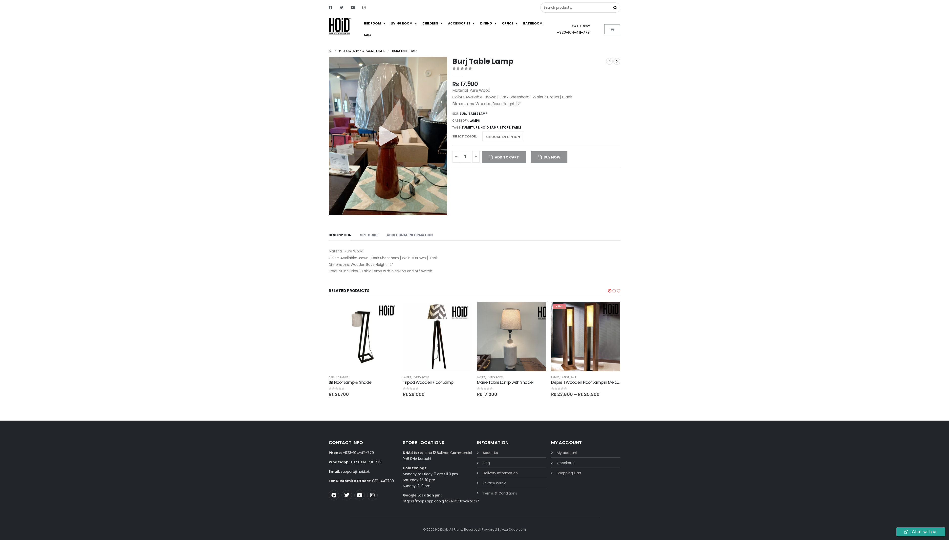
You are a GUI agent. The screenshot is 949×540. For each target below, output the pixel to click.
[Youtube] (353, 7)
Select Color (464, 136)
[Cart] (612, 29)
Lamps (475, 120)
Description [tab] (340, 235)
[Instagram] (364, 7)
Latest (565, 377)
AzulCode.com (514, 529)
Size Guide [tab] (369, 235)
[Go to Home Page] (330, 51)
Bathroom (532, 23)
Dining (486, 23)
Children (430, 23)
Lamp (494, 127)
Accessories (459, 23)
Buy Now (552, 157)
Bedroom (372, 23)
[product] (363, 336)
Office (507, 23)
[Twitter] (342, 7)
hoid (484, 127)
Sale (367, 35)
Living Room (401, 23)
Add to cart (507, 157)
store (505, 127)
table (516, 127)
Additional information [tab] (410, 235)
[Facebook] (330, 7)
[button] (609, 291)
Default (334, 377)
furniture (470, 127)
